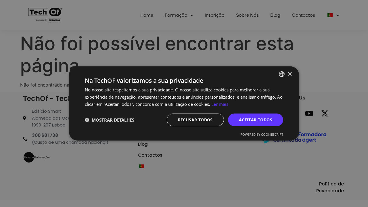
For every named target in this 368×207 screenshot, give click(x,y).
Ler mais (219, 104)
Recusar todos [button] (195, 119)
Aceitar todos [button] (255, 119)
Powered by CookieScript (261, 134)
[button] (109, 119)
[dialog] (184, 103)
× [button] (290, 74)
